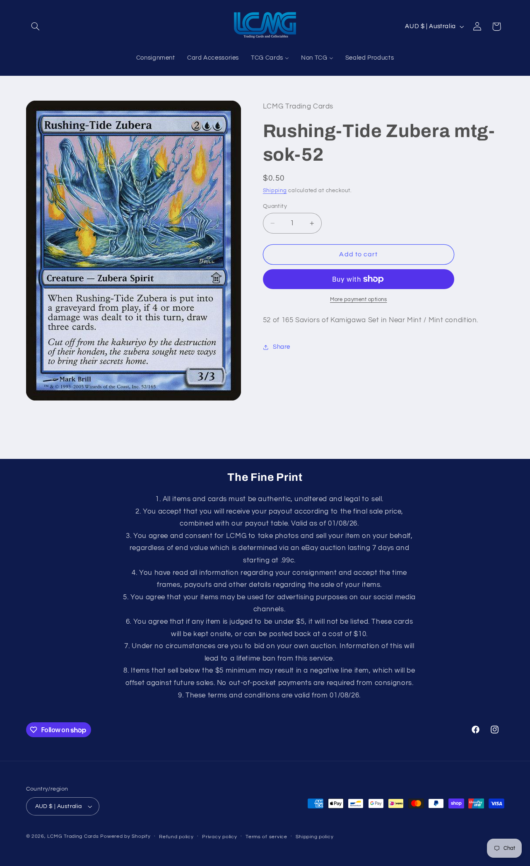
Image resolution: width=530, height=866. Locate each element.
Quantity (275, 206)
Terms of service (266, 837)
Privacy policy (219, 837)
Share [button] (281, 347)
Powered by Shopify (125, 836)
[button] (35, 26)
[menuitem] (155, 58)
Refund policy (176, 837)
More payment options (358, 299)
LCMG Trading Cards (73, 836)
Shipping (275, 190)
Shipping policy (314, 837)
